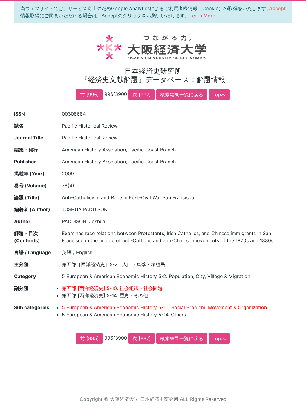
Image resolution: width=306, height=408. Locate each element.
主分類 (21, 264)
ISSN (19, 114)
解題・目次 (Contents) (27, 236)
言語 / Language (32, 252)
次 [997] (141, 95)
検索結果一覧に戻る (181, 95)
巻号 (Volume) (30, 185)
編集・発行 (26, 150)
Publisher (25, 162)
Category (25, 276)
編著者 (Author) (32, 209)
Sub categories (31, 307)
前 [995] (89, 95)
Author (22, 221)
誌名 (19, 126)
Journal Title (28, 138)
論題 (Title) (26, 197)
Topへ (219, 95)
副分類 (21, 288)
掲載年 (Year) (29, 174)
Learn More (202, 16)
